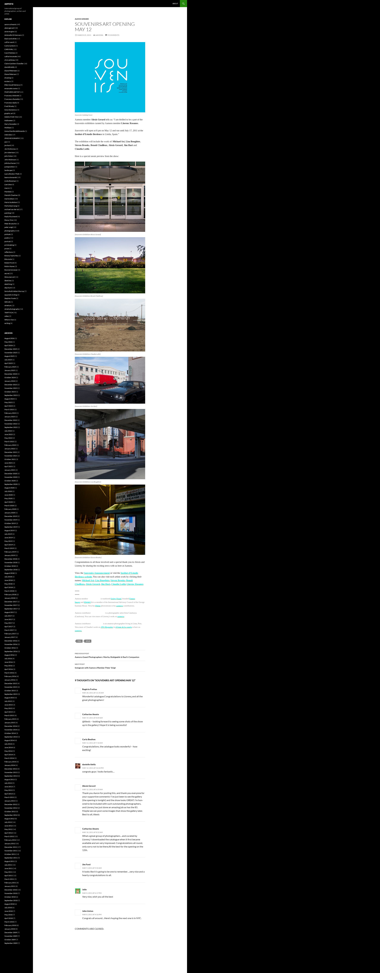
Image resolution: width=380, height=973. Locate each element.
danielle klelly (89, 764)
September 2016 (10, 651)
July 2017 (8, 616)
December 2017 (10, 601)
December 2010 (10, 890)
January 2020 (9, 513)
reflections (8, 252)
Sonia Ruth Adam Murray (14, 291)
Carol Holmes (9, 53)
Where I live (9, 320)
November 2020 (10, 477)
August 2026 (9, 338)
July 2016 (8, 658)
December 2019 (10, 516)
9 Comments (113, 35)
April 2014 (8, 754)
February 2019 (10, 552)
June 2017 (8, 619)
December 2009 (10, 932)
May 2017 (8, 623)
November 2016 (10, 644)
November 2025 (10, 352)
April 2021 (8, 466)
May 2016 (8, 666)
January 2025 (9, 370)
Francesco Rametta (11, 99)
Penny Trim (8, 220)
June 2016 (8, 662)
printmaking (9, 245)
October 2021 (10, 459)
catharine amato (10, 56)
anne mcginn (9, 31)
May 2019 (8, 541)
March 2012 (9, 836)
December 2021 (10, 452)
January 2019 (9, 555)
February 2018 (10, 594)
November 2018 (10, 562)
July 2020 (8, 491)
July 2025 (8, 360)
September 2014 (10, 737)
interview (8, 135)
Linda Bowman (10, 181)
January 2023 (9, 416)
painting (7, 213)
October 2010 (10, 897)
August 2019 (9, 530)
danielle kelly (9, 67)
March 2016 (9, 673)
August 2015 (9, 698)
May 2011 (8, 872)
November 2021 (10, 456)
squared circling (10, 295)
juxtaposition (9, 167)
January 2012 (9, 843)
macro (7, 188)
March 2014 (9, 758)
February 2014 (10, 762)
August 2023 (9, 399)
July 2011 (8, 865)
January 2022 (9, 449)
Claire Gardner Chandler (14, 63)
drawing (7, 78)
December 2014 (10, 726)
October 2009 (10, 939)
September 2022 (10, 427)
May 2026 (8, 342)
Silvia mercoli (9, 277)
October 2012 (10, 811)
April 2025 (8, 363)
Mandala (7, 191)
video (6, 316)
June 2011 (8, 868)
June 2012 (8, 826)
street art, (8, 305)
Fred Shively (9, 106)
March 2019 (9, 548)
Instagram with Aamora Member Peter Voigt (95, 666)
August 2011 (9, 861)
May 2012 (8, 829)
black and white (10, 39)
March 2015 (9, 715)
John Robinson (10, 159)
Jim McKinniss (10, 149)
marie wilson (9, 199)
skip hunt (8, 288)
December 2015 (10, 683)
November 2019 (10, 520)
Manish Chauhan (11, 195)
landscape (8, 170)
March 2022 (9, 441)
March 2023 (9, 409)
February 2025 (10, 367)
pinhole (7, 234)
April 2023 (8, 406)
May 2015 (8, 708)
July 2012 (8, 822)
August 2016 (9, 655)
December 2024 (10, 374)
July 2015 (8, 701)
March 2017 (9, 630)
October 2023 (10, 392)
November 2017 (10, 605)
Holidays (7, 127)
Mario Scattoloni (10, 202)
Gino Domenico (10, 110)
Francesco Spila (10, 103)
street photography (11, 309)
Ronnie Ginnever (11, 270)
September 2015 (10, 694)
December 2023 (10, 384)
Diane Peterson (10, 74)
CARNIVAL (8, 49)
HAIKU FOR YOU (11, 117)
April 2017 (8, 626)
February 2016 (10, 676)
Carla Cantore (9, 46)
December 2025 (10, 349)
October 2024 (10, 377)
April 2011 (8, 875)
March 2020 (9, 505)
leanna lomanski (10, 177)
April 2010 (8, 918)
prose (6, 248)
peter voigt (8, 227)
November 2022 (10, 424)
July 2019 (8, 534)
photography (9, 231)
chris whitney (9, 60)
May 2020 (8, 498)
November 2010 (10, 893)
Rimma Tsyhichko (11, 256)
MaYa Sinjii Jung (10, 206)
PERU (79, 641)
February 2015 (10, 719)
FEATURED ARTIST (12, 92)
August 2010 (9, 904)
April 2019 (8, 545)
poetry (7, 238)
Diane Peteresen (10, 71)
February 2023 (10, 413)
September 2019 (10, 527)
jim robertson (9, 152)
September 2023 (10, 395)
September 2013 (10, 776)
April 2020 (8, 502)
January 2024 (9, 381)
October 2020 (10, 481)
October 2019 (10, 523)
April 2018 (8, 587)
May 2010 (8, 915)
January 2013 (9, 801)
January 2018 (9, 598)
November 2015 (10, 687)
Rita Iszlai (8, 259)
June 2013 (8, 786)
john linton (8, 156)
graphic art (8, 113)
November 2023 (10, 388)
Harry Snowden (10, 124)
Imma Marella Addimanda (14, 131)
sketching (8, 284)
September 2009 (10, 943)
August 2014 (9, 740)
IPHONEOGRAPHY (12, 138)
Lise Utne (8, 184)
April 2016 (8, 669)
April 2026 (8, 345)
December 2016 (10, 641)
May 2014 (8, 751)
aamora (8, 3)
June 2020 (8, 495)
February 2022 (10, 445)
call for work (9, 42)
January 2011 (9, 886)
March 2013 (9, 797)
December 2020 (10, 473)
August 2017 (9, 612)
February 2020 (10, 509)
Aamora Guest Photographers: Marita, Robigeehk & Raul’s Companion (107, 655)
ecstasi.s (7, 81)
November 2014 (10, 730)
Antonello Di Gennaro (13, 35)
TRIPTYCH (8, 312)
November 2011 (10, 851)
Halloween (8, 120)
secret (6, 273)
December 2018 (10, 559)
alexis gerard (82, 19)
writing (7, 323)
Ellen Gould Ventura (12, 85)
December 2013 (10, 769)
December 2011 (10, 847)
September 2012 (10, 815)
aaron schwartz (10, 24)
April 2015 (8, 712)
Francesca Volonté (11, 95)
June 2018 (8, 580)
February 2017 (10, 634)
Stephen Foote (10, 298)
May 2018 (8, 584)
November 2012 (10, 808)
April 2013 (8, 794)
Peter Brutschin (10, 223)
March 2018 (9, 591)
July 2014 (8, 744)
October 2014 (10, 733)
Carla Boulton (88, 739)
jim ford (7, 145)
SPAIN (88, 641)
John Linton (87, 911)
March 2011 (9, 879)
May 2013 (8, 790)
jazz (6, 142)
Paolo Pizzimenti (10, 216)
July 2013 (8, 783)
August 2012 (9, 819)
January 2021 (9, 470)
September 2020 (10, 484)
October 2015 (10, 690)
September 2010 (10, 900)
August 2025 (9, 356)
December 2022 (10, 420)
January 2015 (9, 722)
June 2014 (8, 747)
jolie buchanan (10, 163)
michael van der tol (11, 209)
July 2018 (8, 577)
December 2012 (10, 804)
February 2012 (10, 840)
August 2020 (9, 488)
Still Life (7, 302)
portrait (7, 241)
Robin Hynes (9, 266)
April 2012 (8, 833)
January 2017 (9, 637)
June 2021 (8, 463)
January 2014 (9, 765)
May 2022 (8, 438)
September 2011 (10, 858)
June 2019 (8, 537)
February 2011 (10, 883)
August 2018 (9, 573)
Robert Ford (9, 263)
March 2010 (9, 922)
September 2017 (10, 609)
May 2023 (8, 402)
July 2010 (8, 907)
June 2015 (8, 705)
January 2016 (9, 680)
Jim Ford (86, 864)
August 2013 (9, 779)
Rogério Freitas (89, 689)
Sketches (7, 280)
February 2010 (10, 925)
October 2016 (10, 648)
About (175, 3)
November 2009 (10, 936)
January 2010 (9, 929)
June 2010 (8, 911)
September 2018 (10, 569)
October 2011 (10, 854)
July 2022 (8, 431)
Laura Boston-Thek (11, 174)
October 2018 (10, 566)
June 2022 (8, 434)
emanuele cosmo (11, 88)
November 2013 (10, 772)
